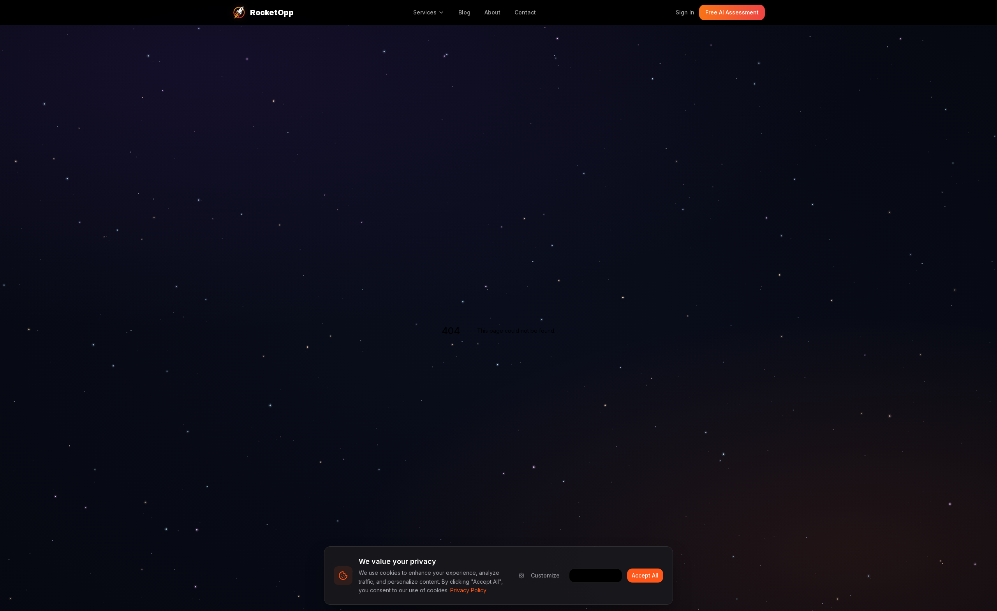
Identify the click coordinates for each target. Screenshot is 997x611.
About (492, 12)
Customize (545, 575)
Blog (464, 12)
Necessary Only (595, 575)
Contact (525, 12)
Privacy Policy (468, 590)
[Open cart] (663, 12)
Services (425, 12)
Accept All (645, 575)
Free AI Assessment (732, 12)
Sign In (685, 12)
